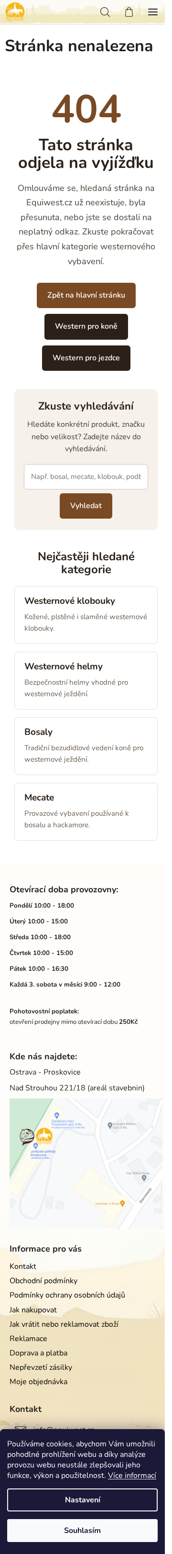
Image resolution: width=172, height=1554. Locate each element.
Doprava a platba (38, 1353)
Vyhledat (86, 505)
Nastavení (82, 1500)
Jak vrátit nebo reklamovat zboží (64, 1324)
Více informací (132, 1475)
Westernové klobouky (69, 601)
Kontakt (23, 1266)
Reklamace (28, 1338)
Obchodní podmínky (43, 1281)
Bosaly (38, 732)
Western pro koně (86, 326)
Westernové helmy (63, 666)
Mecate (39, 797)
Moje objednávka (38, 1381)
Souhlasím (82, 1530)
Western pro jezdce (86, 358)
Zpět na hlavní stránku (86, 295)
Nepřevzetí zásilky (41, 1367)
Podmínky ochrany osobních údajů (67, 1295)
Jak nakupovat (33, 1310)
